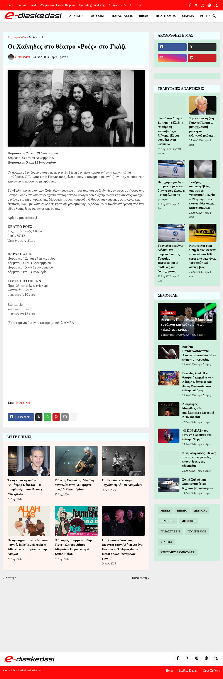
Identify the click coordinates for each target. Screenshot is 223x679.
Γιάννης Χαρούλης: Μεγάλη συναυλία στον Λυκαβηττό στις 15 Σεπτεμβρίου (74, 484)
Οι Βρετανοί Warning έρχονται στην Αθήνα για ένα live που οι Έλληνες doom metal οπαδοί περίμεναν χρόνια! (122, 549)
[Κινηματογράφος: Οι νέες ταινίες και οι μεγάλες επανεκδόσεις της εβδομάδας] (168, 458)
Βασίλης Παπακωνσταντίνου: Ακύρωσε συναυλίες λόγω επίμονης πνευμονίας (199, 353)
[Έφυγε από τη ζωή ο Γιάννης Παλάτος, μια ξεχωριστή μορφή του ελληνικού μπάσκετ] (202, 105)
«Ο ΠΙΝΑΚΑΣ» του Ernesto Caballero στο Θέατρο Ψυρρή (196, 435)
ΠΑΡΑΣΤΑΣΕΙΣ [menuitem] (122, 16)
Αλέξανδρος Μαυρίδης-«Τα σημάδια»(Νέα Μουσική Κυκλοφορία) (198, 410)
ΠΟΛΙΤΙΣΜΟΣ (197, 531)
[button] (214, 16)
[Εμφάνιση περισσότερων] (73, 417)
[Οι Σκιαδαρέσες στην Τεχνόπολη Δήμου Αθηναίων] (123, 461)
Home (9, 5)
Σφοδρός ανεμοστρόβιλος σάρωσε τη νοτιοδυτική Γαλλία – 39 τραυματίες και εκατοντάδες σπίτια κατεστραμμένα (202, 195)
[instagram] (202, 5)
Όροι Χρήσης (211, 670)
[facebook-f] (190, 5)
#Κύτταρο (136, 5)
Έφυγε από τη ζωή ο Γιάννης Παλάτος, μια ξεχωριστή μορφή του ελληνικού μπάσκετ (202, 127)
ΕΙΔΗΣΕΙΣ (167, 521)
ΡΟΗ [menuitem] (203, 16)
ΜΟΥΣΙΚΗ (36, 37)
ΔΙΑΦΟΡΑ (200, 510)
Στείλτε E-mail (26, 5)
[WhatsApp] (47, 417)
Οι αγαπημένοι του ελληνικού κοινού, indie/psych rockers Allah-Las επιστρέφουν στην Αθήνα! (28, 547)
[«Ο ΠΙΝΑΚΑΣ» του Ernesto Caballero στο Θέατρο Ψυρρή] (168, 436)
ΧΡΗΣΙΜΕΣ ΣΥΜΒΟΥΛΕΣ (177, 552)
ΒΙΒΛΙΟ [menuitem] (144, 16)
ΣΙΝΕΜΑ (166, 542)
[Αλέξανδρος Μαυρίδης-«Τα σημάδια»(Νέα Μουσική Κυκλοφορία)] (168, 409)
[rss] (216, 5)
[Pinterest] (56, 417)
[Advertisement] (76, 365)
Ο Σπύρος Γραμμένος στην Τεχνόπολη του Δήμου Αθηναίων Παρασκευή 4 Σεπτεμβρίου (74, 547)
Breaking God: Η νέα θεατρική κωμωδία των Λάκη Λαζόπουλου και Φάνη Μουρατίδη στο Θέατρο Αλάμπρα (197, 382)
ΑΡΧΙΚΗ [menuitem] (75, 16)
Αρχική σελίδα (17, 37)
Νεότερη (10, 577)
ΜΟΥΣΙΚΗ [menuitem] (98, 16)
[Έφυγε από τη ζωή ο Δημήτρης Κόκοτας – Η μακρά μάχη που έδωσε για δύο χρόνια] (29, 461)
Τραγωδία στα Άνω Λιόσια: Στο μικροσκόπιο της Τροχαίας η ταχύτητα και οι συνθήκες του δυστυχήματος (170, 258)
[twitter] (196, 5)
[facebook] (172, 47)
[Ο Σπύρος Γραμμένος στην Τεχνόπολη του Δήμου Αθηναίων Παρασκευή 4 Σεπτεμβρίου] (76, 521)
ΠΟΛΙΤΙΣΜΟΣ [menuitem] (166, 16)
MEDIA (165, 510)
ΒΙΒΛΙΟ (182, 510)
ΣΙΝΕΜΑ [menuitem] (188, 16)
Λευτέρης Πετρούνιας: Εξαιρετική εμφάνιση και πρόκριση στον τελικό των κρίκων (186, 324)
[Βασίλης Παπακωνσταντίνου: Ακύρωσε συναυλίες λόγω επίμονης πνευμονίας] (168, 352)
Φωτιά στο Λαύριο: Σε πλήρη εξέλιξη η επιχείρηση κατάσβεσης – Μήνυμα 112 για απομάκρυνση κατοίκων (170, 131)
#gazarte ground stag (92, 5)
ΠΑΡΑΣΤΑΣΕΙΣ (170, 531)
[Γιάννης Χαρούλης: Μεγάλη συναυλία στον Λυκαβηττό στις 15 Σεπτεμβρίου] (76, 461)
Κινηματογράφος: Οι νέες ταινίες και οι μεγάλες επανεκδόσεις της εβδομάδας (199, 459)
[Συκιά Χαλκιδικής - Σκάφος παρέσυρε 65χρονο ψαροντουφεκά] (168, 485)
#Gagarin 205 (117, 5)
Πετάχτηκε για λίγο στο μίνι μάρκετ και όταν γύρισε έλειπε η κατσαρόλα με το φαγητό (171, 191)
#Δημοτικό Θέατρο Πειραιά (57, 5)
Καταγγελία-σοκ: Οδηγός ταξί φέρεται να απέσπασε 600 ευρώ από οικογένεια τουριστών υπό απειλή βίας (202, 256)
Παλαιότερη (139, 577)
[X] (38, 417)
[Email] (65, 417)
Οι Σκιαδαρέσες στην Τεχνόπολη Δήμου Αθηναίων (122, 482)
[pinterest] (209, 5)
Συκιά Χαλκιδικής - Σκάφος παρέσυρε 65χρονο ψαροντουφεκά (197, 484)
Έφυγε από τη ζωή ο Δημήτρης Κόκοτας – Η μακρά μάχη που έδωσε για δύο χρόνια (26, 487)
